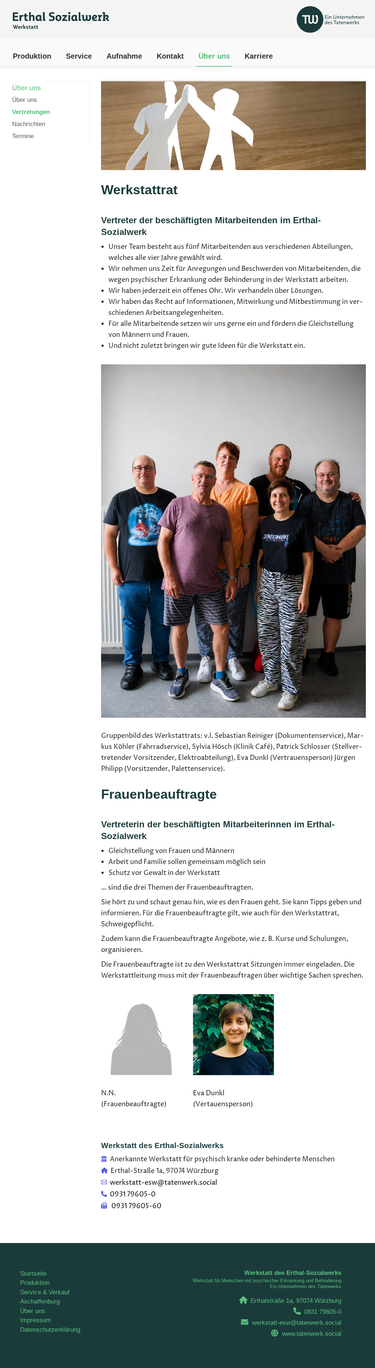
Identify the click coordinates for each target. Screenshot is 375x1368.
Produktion (34, 1282)
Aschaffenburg (40, 1301)
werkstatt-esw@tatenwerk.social (296, 1322)
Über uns (32, 1311)
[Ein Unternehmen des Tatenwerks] (285, 17)
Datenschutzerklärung (50, 1329)
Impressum (35, 1320)
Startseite (33, 1273)
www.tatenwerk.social (311, 1333)
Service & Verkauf (45, 1292)
